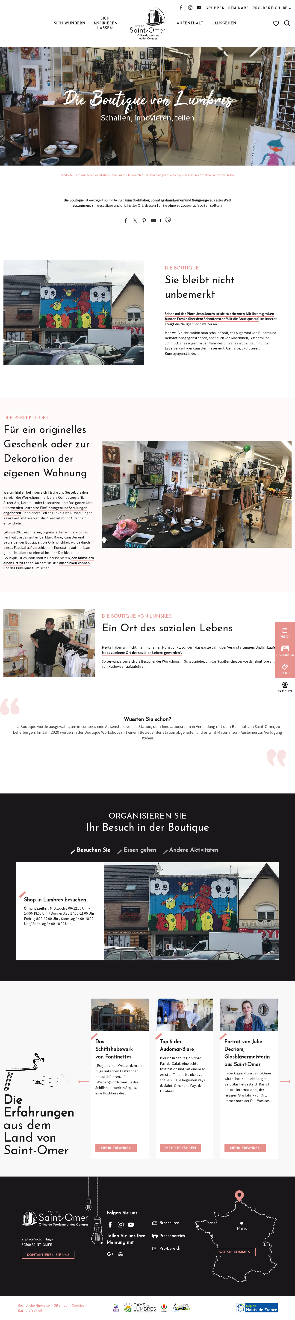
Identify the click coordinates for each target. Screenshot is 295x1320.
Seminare (238, 8)
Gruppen (215, 8)
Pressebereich (172, 1236)
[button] (287, 23)
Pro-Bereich (266, 8)
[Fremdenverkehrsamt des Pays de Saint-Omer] (147, 23)
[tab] (93, 850)
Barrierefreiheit (30, 1310)
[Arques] (181, 1307)
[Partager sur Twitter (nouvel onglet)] (135, 221)
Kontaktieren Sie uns (48, 1255)
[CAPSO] (116, 1307)
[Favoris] (276, 23)
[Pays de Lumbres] (140, 1307)
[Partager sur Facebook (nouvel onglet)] (126, 221)
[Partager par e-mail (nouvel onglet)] (153, 221)
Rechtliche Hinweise (34, 1305)
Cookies (78, 1305)
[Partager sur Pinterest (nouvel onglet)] (144, 221)
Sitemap (61, 1305)
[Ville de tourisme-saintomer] (164, 1307)
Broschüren (169, 1223)
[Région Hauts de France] (257, 1307)
